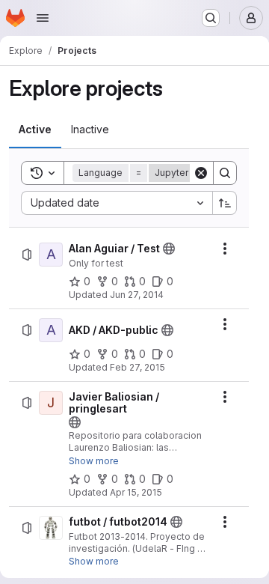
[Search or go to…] (211, 18)
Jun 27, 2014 (137, 294)
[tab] (35, 129)
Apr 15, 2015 (136, 492)
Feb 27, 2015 (137, 367)
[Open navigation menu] (43, 18)
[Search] (225, 173)
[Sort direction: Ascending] (225, 203)
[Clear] (201, 173)
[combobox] (116, 203)
